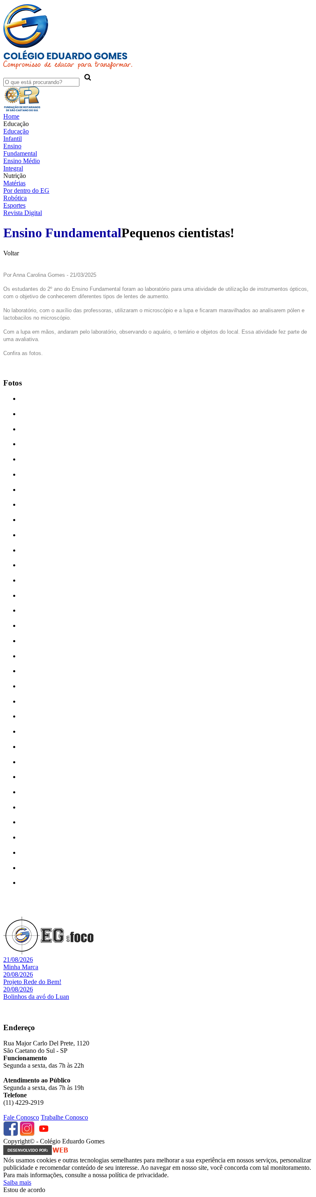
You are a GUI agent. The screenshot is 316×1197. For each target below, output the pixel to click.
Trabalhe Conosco (64, 1117)
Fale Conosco (21, 1117)
